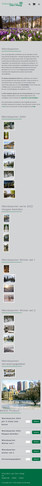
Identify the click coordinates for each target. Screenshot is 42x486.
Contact (21, 478)
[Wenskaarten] (21, 395)
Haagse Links (5, 478)
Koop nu (36, 421)
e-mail (3, 106)
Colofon (14, 478)
